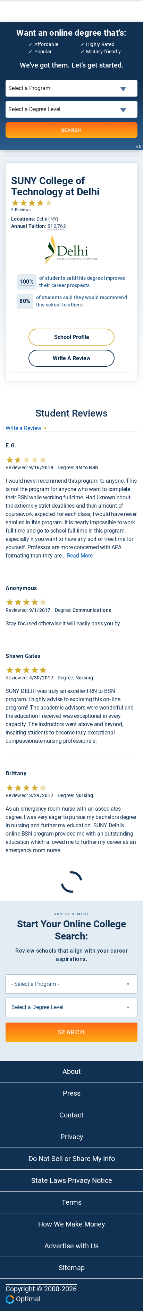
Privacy (71, 1137)
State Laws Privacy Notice (71, 1180)
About (71, 1071)
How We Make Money (71, 1224)
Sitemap (72, 1268)
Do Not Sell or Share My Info (71, 1158)
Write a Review (72, 358)
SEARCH (71, 130)
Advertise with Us (71, 1246)
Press (72, 1093)
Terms (72, 1202)
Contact (71, 1115)
